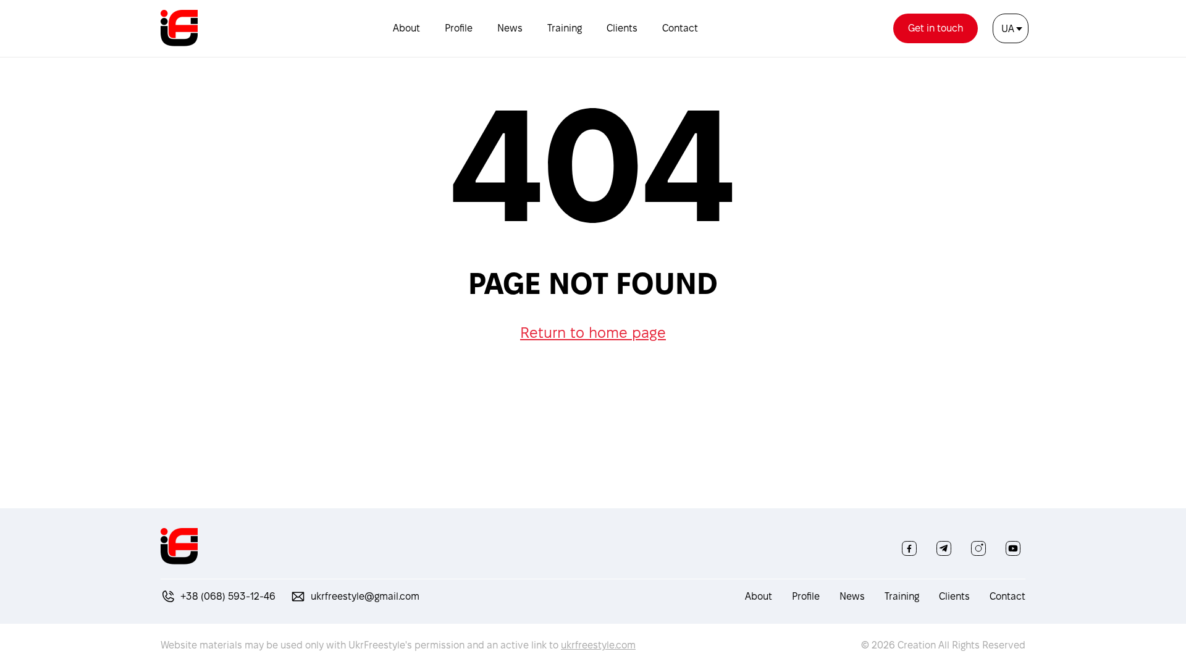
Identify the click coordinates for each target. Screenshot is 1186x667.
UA (1007, 28)
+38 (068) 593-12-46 (227, 596)
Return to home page (593, 332)
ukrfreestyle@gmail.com (365, 596)
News (510, 28)
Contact (680, 28)
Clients (622, 28)
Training (564, 28)
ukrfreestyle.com (598, 645)
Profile (459, 28)
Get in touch (935, 28)
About (406, 28)
